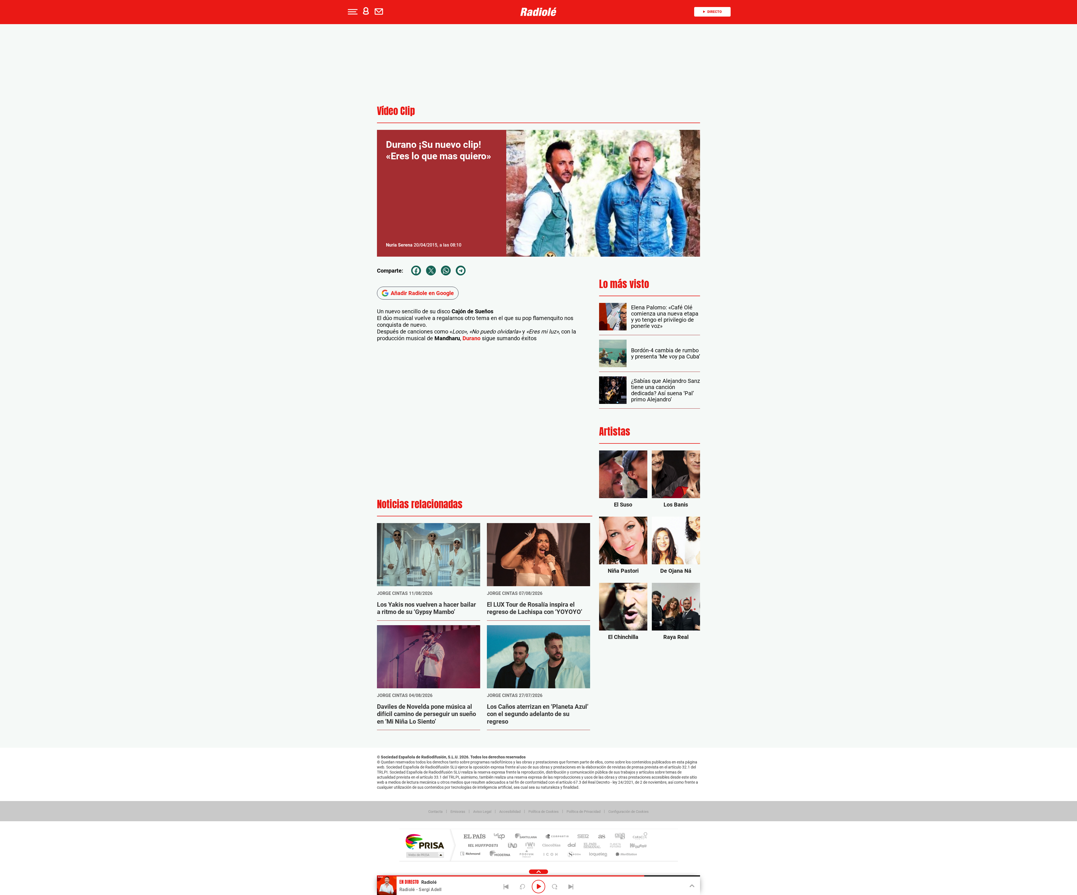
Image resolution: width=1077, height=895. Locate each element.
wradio (529, 845)
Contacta (435, 811)
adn (618, 836)
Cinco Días (550, 845)
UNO (513, 845)
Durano (471, 338)
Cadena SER (581, 836)
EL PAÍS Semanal (592, 845)
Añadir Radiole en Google (422, 293)
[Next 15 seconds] (554, 886)
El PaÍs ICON (550, 853)
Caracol (638, 836)
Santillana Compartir (557, 836)
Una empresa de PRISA (424, 841)
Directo (714, 12)
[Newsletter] (380, 12)
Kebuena (633, 845)
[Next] (570, 886)
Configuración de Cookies (628, 811)
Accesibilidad (510, 811)
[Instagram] (6, 160)
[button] (352, 12)
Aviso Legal (482, 811)
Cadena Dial (572, 845)
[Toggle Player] (691, 886)
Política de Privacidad (583, 811)
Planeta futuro (613, 845)
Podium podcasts (526, 853)
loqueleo (598, 853)
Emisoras (457, 811)
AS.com (599, 836)
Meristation (625, 853)
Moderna (498, 853)
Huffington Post (482, 845)
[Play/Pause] (538, 886)
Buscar (73, 47)
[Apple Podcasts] (18, 160)
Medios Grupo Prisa (424, 855)
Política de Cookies (543, 811)
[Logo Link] (538, 11)
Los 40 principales (501, 836)
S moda (573, 853)
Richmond (471, 853)
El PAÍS (474, 836)
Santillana (528, 836)
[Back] (506, 886)
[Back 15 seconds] (522, 886)
